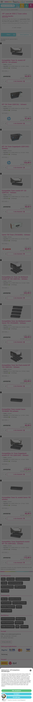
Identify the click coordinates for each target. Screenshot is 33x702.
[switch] (3, 699)
